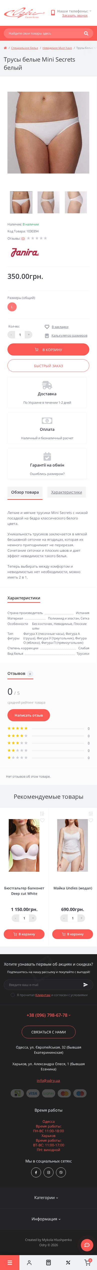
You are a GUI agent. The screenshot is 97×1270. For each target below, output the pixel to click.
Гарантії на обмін (47, 465)
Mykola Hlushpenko (57, 1239)
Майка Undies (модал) (72, 888)
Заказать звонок (75, 15)
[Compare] (48, 1262)
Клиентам (42, 995)
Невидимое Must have (57, 48)
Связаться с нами (48, 1032)
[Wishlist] (68, 1262)
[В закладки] (42, 820)
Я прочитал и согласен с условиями (52, 995)
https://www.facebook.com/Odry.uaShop (36, 1172)
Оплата (47, 429)
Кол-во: (14, 326)
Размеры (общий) (21, 297)
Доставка (47, 394)
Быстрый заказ (48, 365)
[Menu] (9, 1262)
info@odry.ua (48, 1080)
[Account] (29, 1262)
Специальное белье (24, 48)
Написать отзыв (29, 715)
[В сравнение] (42, 813)
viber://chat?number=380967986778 (61, 1172)
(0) (23, 238)
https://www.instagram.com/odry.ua (48, 1172)
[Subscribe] (85, 985)
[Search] (86, 33)
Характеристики (66, 492)
